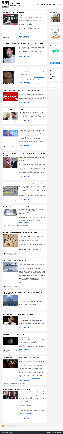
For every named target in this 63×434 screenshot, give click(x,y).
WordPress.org (52, 78)
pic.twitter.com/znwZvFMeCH (39, 77)
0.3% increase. (42, 346)
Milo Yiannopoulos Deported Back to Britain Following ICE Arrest (19, 314)
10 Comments (18, 419)
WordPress (54, 432)
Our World (22, 121)
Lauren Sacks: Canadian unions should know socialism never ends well (21, 90)
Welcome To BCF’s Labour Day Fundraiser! (14, 12)
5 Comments (18, 200)
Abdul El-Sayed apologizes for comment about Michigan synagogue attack (21, 206)
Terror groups (17, 383)
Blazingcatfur (15, 4)
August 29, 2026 (37, 79)
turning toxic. (40, 51)
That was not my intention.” (35, 220)
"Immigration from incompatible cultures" (9, 254)
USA (5, 226)
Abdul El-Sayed (37, 209)
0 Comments (34, 83)
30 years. (34, 245)
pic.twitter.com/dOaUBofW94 (28, 413)
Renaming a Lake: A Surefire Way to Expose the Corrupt (17, 127)
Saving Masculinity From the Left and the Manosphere (16, 109)
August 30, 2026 (35, 415)
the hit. (28, 401)
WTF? (4, 69)
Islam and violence (19, 225)
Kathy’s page (55, 4)
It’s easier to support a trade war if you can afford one (16, 389)
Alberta (22, 308)
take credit (38, 372)
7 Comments (18, 253)
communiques (23, 372)
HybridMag (59, 432)
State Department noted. (36, 378)
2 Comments (18, 121)
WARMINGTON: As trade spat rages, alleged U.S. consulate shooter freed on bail (23, 183)
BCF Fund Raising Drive (25, 37)
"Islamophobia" (11, 225)
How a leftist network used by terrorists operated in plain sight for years (21, 357)
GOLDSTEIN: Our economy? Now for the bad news (15, 334)
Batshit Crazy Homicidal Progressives (9, 383)
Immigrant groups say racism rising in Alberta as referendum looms (20, 232)
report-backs (29, 372)
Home (38, 4)
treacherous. (34, 304)
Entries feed (52, 74)
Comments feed (53, 76)
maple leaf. (31, 142)
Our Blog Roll (43, 4)
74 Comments (18, 37)
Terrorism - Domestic (23, 383)
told (36, 320)
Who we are (49, 4)
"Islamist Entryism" (6, 225)
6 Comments (18, 146)
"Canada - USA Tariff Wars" (7, 147)
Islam (15, 225)
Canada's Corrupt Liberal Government (18, 147)
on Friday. (39, 324)
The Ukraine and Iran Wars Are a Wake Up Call (14, 260)
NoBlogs (37, 368)
